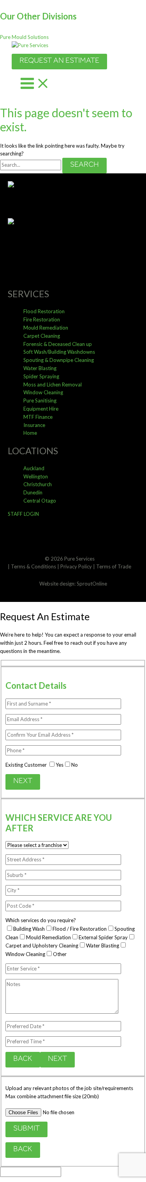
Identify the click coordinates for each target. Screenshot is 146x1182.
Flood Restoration (44, 311)
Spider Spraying (41, 376)
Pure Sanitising (39, 400)
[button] (24, 37)
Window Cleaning (43, 392)
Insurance (34, 425)
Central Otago (39, 500)
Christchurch (37, 484)
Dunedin (32, 492)
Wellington (35, 476)
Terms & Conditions (33, 566)
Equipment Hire (40, 409)
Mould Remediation (45, 328)
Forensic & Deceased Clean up (57, 344)
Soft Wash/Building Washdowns (59, 352)
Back (22, 1060)
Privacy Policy (76, 566)
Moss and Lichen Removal (52, 384)
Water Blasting (39, 368)
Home (30, 433)
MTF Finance (38, 417)
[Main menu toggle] (35, 85)
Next (22, 782)
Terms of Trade (113, 566)
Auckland (33, 468)
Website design (56, 583)
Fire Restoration (41, 319)
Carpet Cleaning (41, 336)
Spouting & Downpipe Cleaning (58, 360)
